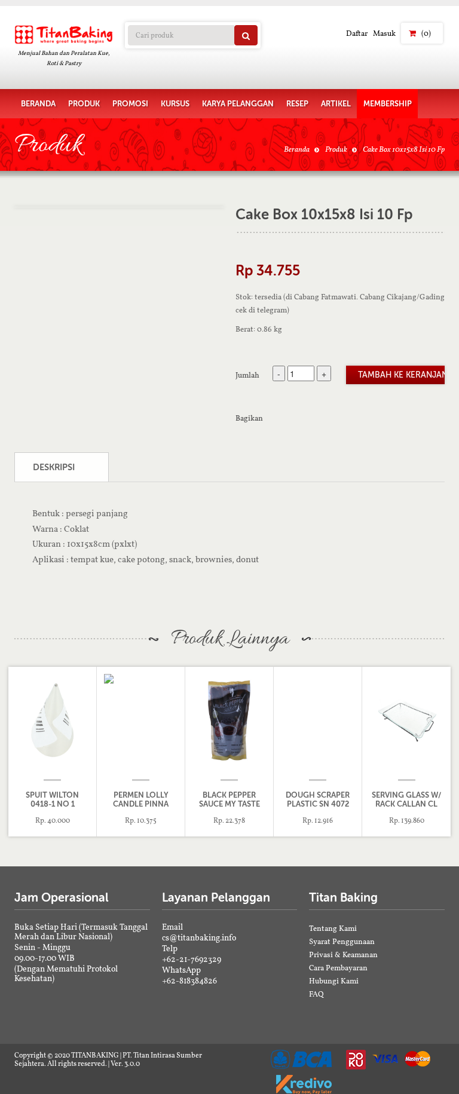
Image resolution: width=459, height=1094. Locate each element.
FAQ (316, 993)
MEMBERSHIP (387, 103)
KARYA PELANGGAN (238, 103)
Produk (336, 149)
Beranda (297, 149)
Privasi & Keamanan (343, 954)
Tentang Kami (333, 928)
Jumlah (247, 374)
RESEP (297, 103)
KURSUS (175, 103)
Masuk (384, 33)
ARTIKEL (336, 103)
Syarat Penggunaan (342, 941)
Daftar (357, 33)
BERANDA (38, 103)
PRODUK (84, 103)
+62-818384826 (189, 980)
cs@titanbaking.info (199, 937)
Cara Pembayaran (338, 967)
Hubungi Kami (334, 980)
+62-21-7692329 (191, 959)
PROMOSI (130, 103)
